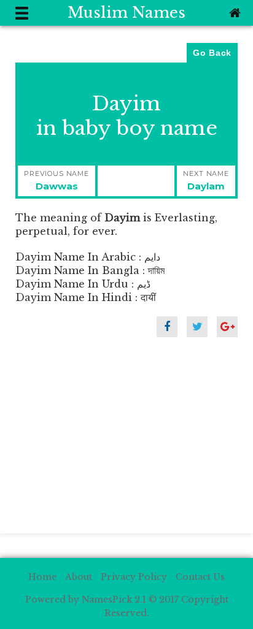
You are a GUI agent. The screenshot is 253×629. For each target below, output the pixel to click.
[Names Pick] (233, 13)
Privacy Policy (134, 576)
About (78, 576)
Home (42, 576)
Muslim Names (126, 12)
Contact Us (200, 576)
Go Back (212, 53)
